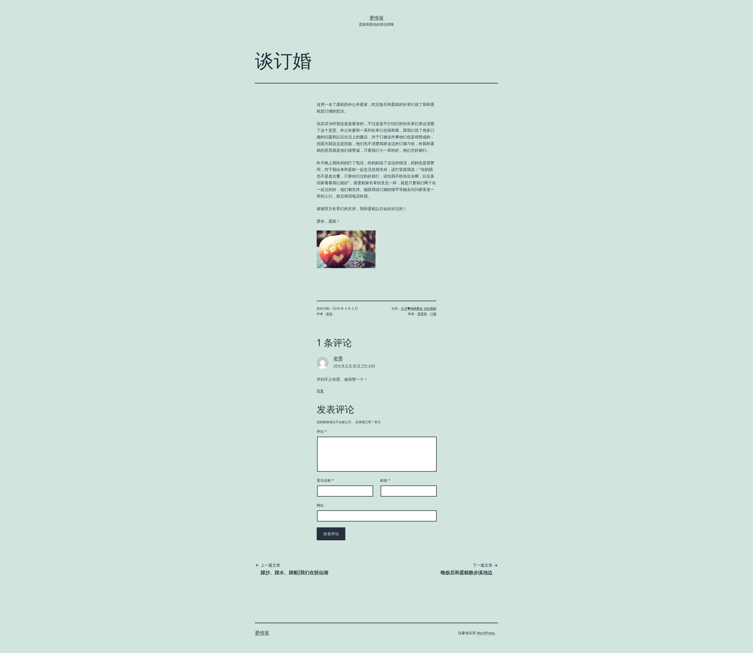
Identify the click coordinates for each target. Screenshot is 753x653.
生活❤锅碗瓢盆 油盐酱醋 (418, 308)
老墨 (338, 358)
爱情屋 (376, 18)
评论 (321, 431)
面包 (329, 314)
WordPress (486, 633)
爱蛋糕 (422, 314)
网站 (320, 505)
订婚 (433, 314)
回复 (320, 391)
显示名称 (325, 480)
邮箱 (385, 480)
